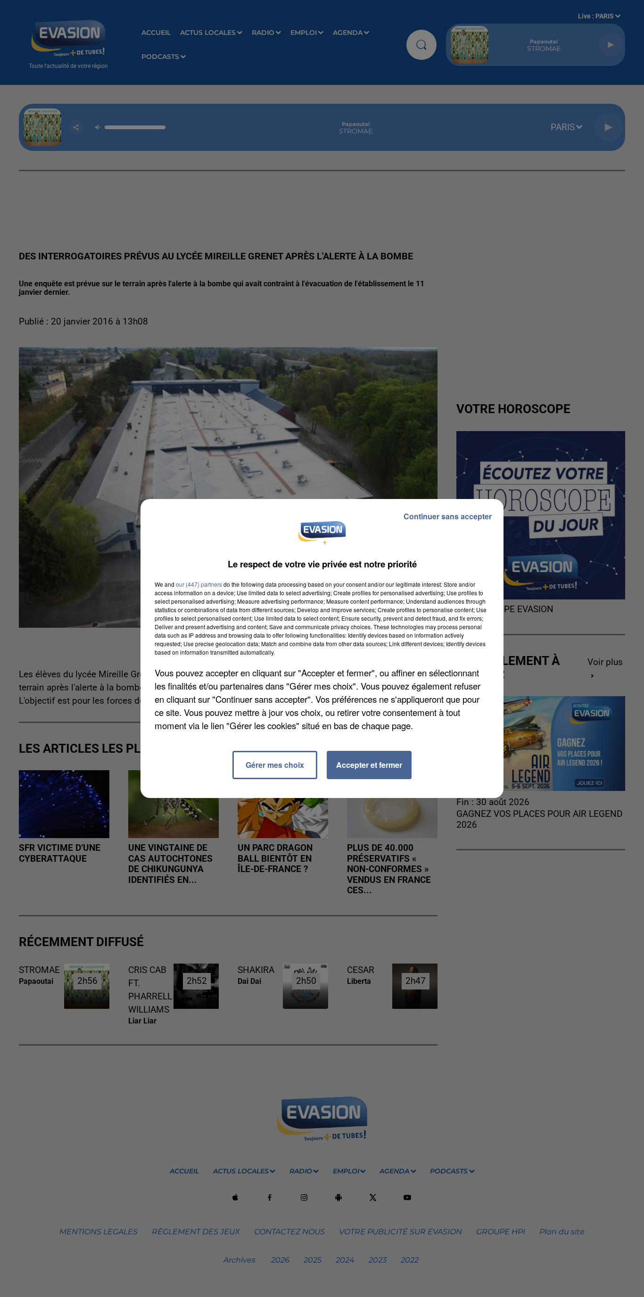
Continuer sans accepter (448, 516)
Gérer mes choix (275, 764)
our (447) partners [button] (199, 584)
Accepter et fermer (369, 764)
